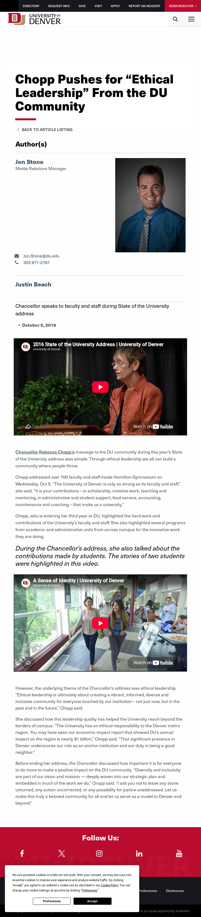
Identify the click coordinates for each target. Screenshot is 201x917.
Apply (115, 6)
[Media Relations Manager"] (16, 255)
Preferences (52, 901)
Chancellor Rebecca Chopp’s (45, 452)
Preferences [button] (89, 890)
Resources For (181, 6)
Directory (31, 6)
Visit (98, 6)
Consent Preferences (141, 890)
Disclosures (175, 890)
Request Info (59, 6)
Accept (92, 901)
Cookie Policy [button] (109, 885)
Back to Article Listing (47, 129)
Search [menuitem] (175, 13)
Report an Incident (144, 6)
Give (82, 6)
